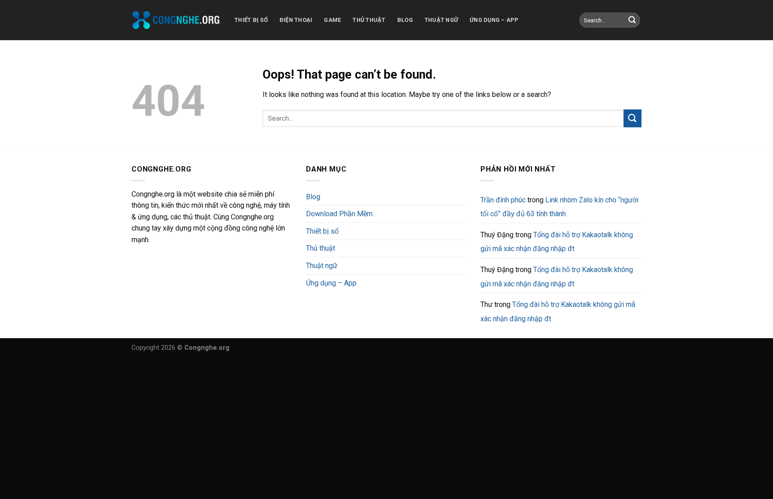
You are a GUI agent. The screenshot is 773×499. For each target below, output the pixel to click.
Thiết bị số (251, 20)
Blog (405, 20)
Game (332, 20)
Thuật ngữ (441, 20)
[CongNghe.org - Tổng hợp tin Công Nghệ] (176, 20)
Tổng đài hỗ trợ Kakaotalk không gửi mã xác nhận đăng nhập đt (556, 242)
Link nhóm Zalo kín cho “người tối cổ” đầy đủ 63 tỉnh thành (559, 207)
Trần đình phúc (503, 200)
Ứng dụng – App (494, 20)
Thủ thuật (369, 20)
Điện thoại (296, 20)
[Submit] (632, 20)
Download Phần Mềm (339, 214)
